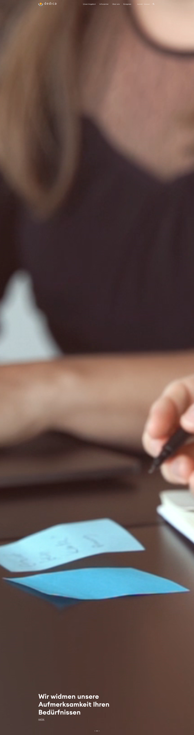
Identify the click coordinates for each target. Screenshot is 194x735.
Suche (154, 4)
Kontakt (140, 4)
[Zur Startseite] (47, 4)
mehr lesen (43, 719)
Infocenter (104, 4)
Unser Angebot (89, 4)
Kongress (127, 4)
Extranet (147, 4)
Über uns (116, 4)
